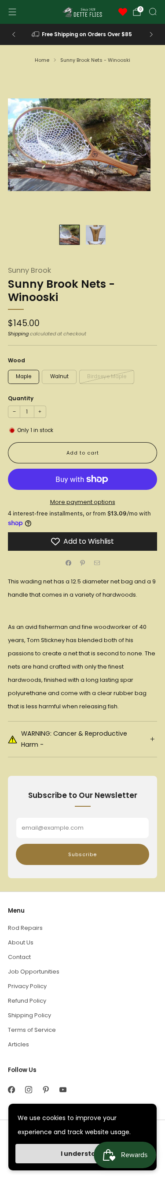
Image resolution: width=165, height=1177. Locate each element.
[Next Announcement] (151, 34)
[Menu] (12, 12)
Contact (19, 957)
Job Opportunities (33, 971)
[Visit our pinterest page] (45, 1089)
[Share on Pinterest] (82, 563)
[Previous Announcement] (13, 34)
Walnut (59, 376)
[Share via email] (96, 563)
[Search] (152, 11)
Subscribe (82, 854)
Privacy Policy (27, 986)
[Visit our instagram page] (28, 1089)
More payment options (82, 502)
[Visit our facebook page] (11, 1089)
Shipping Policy (29, 1015)
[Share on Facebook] (68, 563)
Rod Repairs (25, 928)
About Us (20, 942)
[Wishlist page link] (122, 12)
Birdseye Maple (106, 376)
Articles (18, 1044)
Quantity (20, 398)
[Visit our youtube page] (62, 1089)
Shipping (18, 333)
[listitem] (83, 34)
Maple (23, 376)
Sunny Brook (29, 270)
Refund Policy (27, 1001)
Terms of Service (32, 1030)
